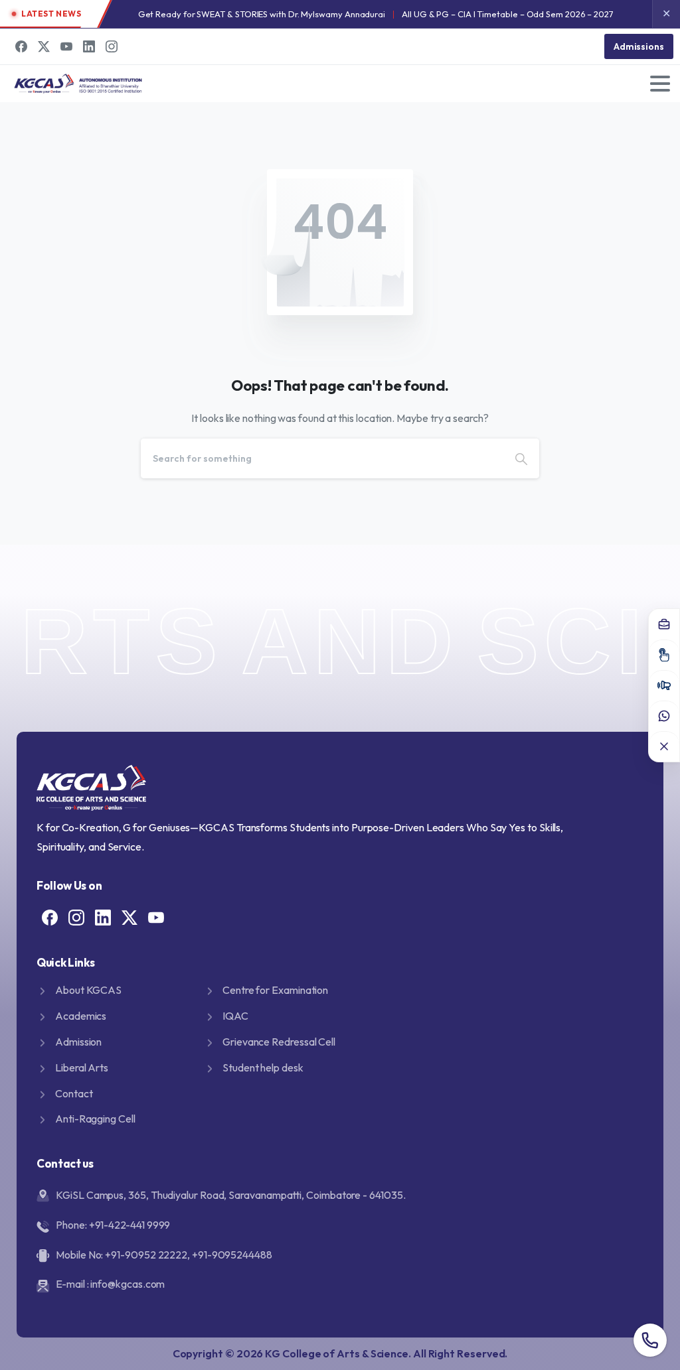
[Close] (664, 746)
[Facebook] (21, 46)
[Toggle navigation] (660, 83)
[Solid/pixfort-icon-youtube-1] (156, 916)
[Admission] (664, 655)
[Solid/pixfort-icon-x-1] (129, 916)
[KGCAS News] (664, 685)
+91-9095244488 (232, 1254)
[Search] (521, 458)
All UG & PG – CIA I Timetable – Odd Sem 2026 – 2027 (508, 14)
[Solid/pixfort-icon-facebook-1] (50, 916)
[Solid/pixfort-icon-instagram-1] (76, 916)
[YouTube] (66, 46)
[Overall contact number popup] (650, 1340)
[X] (44, 46)
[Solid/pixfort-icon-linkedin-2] (103, 916)
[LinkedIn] (89, 46)
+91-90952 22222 (146, 1254)
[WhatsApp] (664, 716)
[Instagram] (111, 46)
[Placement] (664, 624)
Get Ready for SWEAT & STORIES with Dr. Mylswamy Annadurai (261, 14)
